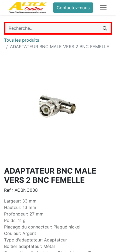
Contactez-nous (73, 7)
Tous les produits (21, 40)
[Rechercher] (105, 28)
